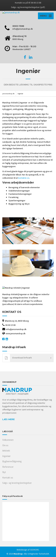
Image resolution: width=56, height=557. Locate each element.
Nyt (4, 472)
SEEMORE (34, 549)
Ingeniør (6, 456)
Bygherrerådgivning (12, 461)
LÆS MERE (8, 419)
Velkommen (8, 439)
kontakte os (23, 177)
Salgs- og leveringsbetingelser (17, 482)
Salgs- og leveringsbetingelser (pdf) (28, 7)
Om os (5, 445)
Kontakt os (7, 477)
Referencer (8, 466)
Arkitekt (6, 450)
